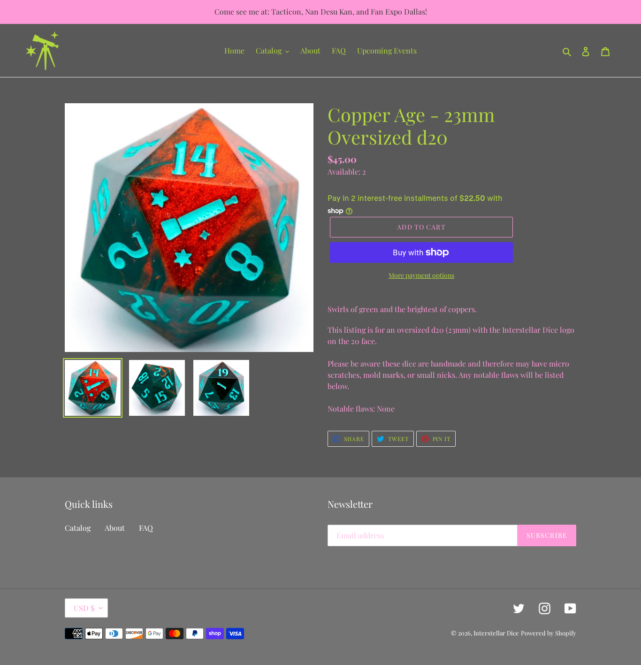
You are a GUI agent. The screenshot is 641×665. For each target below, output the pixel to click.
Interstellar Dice (496, 633)
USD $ (84, 608)
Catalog (78, 528)
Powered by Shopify (548, 633)
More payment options (421, 275)
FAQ (146, 528)
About (115, 528)
